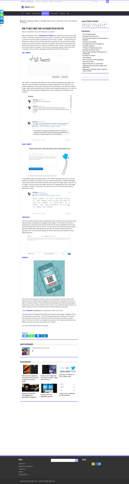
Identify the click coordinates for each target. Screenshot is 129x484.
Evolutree (28, 13)
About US (22, 463)
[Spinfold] (28, 7)
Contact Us (44, 1)
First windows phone (89, 34)
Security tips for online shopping (92, 59)
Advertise (51, 1)
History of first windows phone (47, 395)
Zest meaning (86, 57)
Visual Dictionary (36, 13)
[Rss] (93, 2)
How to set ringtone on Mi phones (67, 394)
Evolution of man (87, 61)
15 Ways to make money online (92, 48)
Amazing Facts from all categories (93, 44)
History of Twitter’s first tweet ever (66, 375)
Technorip (44, 13)
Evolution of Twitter (88, 55)
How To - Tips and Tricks (42, 21)
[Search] (107, 1)
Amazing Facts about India (90, 50)
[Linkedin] (45, 335)
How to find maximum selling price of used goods (94, 52)
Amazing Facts (53, 13)
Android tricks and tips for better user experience (94, 66)
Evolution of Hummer (89, 42)
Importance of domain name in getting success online (94, 70)
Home (22, 13)
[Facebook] (95, 2)
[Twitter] (97, 2)
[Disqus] (49, 429)
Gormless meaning (88, 46)
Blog (68, 13)
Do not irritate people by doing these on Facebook (95, 39)
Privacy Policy (58, 1)
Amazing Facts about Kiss (90, 36)
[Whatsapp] (32, 335)
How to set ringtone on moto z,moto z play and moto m (49, 377)
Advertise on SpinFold (26, 466)
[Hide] (0, 25)
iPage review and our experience (92, 63)
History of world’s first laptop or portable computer (29, 395)
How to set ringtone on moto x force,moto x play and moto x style (30, 378)
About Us (38, 1)
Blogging (62, 13)
